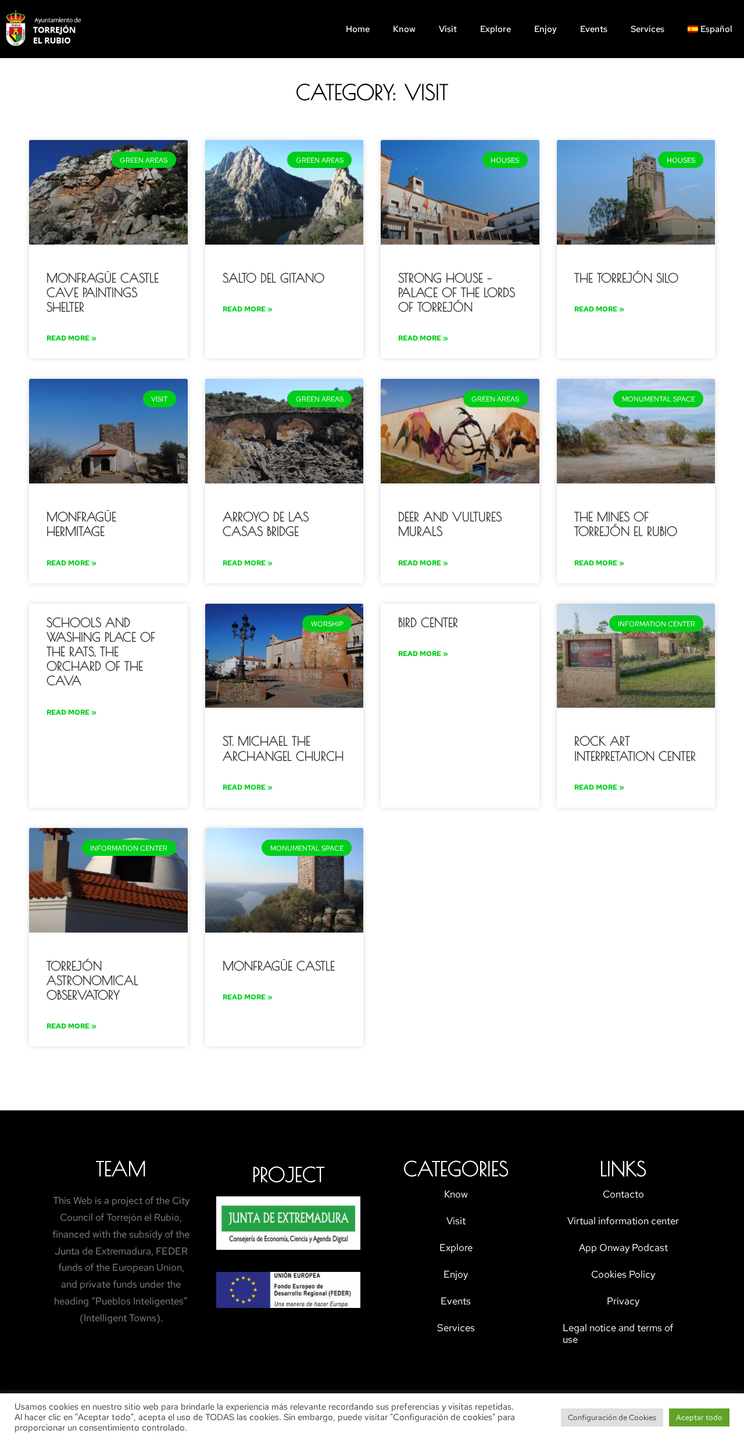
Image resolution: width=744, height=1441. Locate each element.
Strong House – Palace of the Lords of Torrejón (456, 292)
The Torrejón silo (626, 278)
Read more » (71, 338)
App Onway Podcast (623, 1247)
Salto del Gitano (273, 278)
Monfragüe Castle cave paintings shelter (102, 292)
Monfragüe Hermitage (81, 524)
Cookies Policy (623, 1274)
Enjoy (545, 29)
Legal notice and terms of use (618, 1333)
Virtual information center (623, 1220)
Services (647, 29)
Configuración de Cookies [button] (612, 1417)
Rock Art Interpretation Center (635, 748)
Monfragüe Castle (279, 966)
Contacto (623, 1194)
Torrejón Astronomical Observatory (92, 980)
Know (404, 29)
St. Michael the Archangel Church (283, 748)
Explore (495, 29)
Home (358, 29)
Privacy (623, 1301)
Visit (448, 29)
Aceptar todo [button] (699, 1417)
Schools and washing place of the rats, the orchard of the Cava (100, 651)
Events (593, 29)
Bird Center (428, 622)
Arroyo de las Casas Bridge (266, 524)
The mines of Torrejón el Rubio (625, 524)
